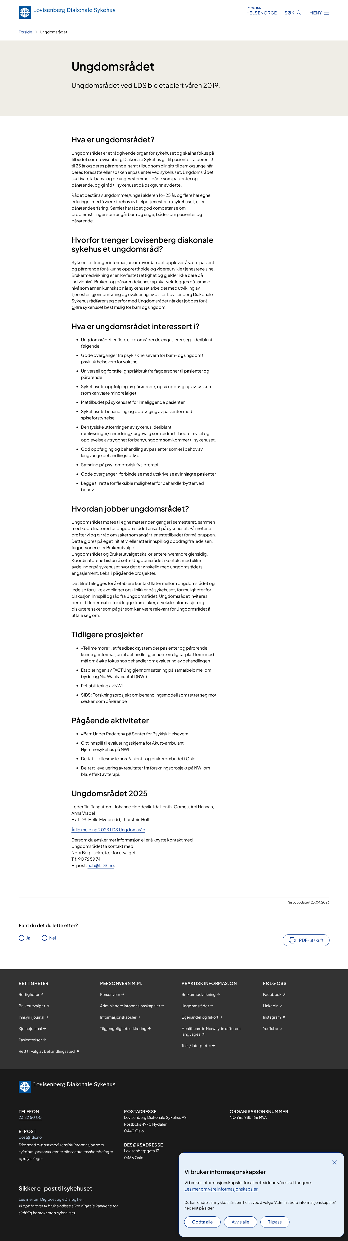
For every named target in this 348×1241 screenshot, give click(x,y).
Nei (52, 937)
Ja (28, 937)
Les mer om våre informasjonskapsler (221, 1189)
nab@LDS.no (101, 865)
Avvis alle (240, 1221)
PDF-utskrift (311, 940)
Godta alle (202, 1221)
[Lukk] (334, 1162)
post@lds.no (30, 1137)
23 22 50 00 (30, 1117)
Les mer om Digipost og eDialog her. (51, 1199)
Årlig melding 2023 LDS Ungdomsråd (108, 829)
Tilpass (275, 1221)
